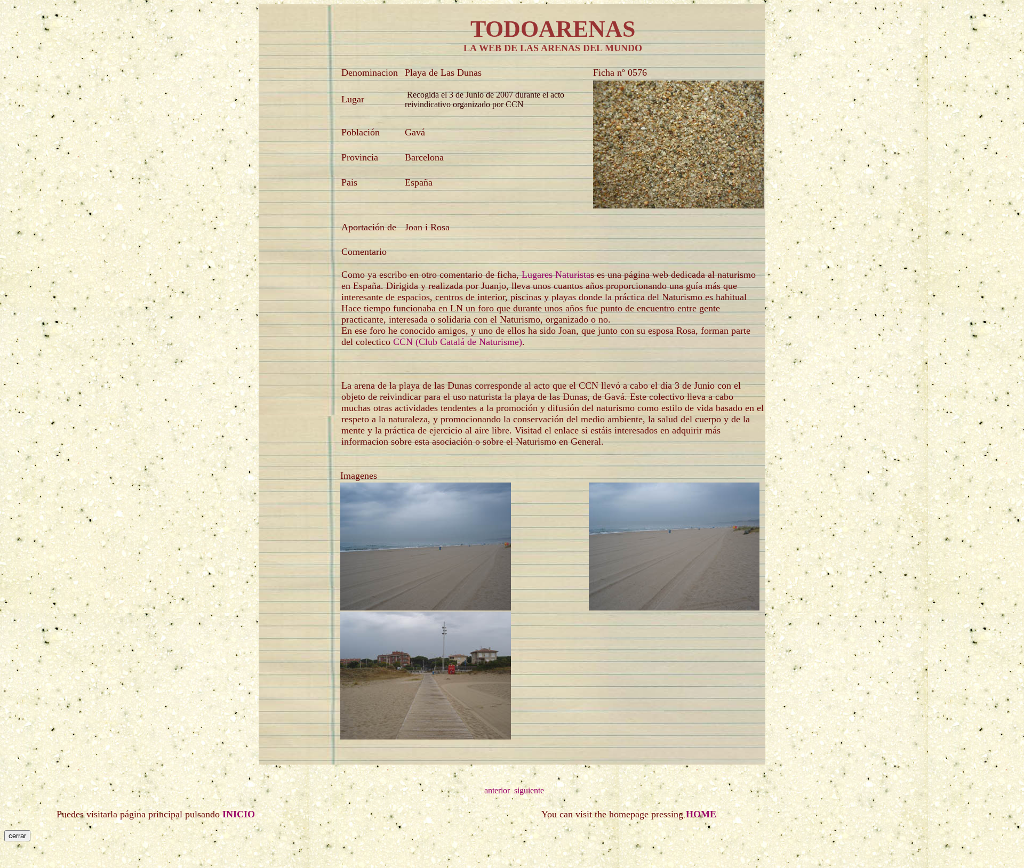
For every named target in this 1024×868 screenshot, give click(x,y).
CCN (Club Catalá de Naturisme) (457, 341)
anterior (497, 790)
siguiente (529, 790)
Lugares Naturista (554, 274)
